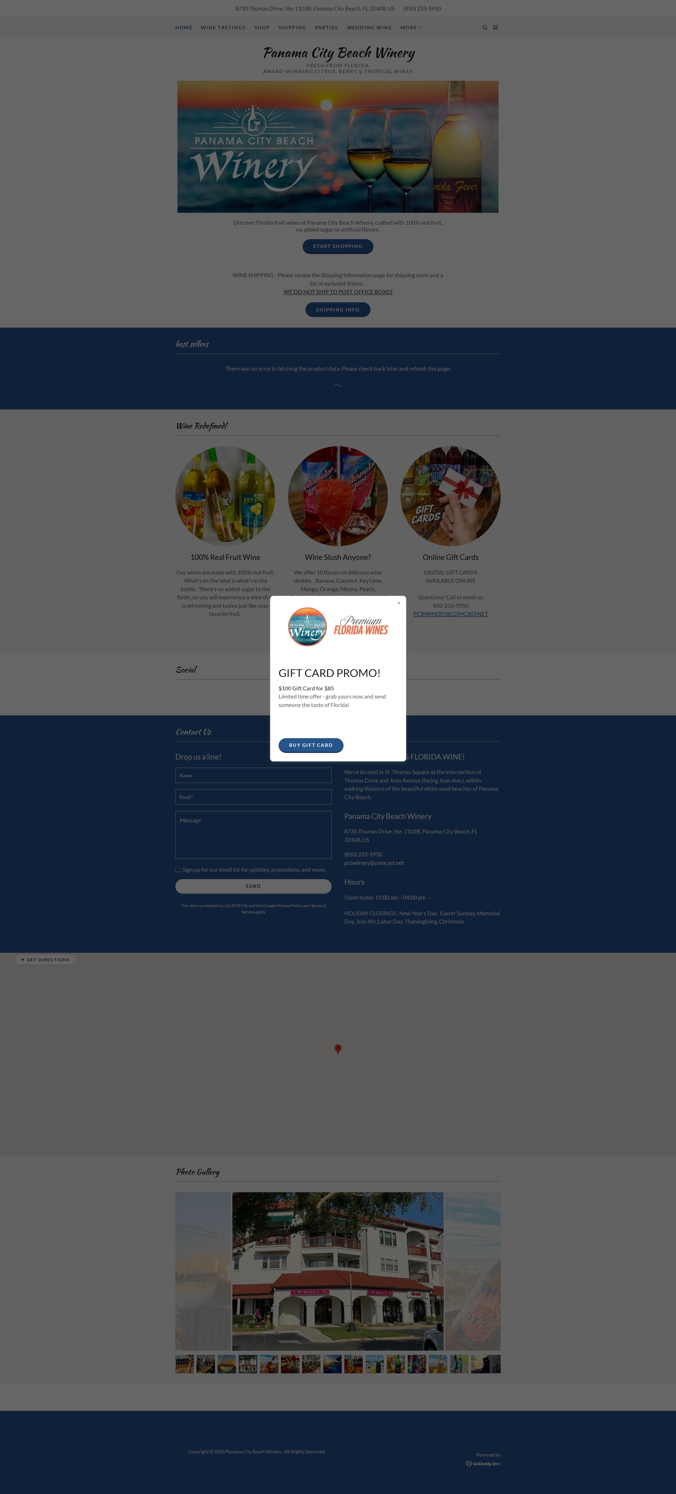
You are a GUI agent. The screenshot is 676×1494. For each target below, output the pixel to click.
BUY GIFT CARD (311, 745)
